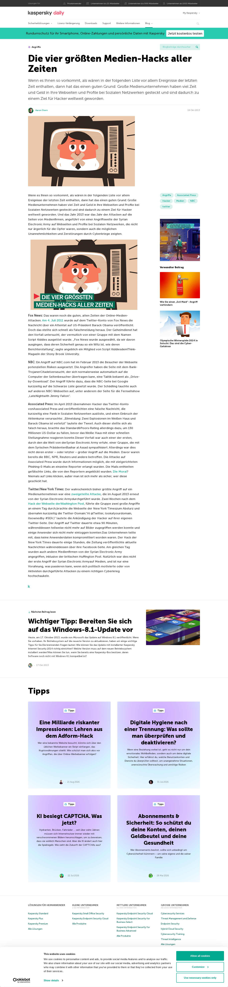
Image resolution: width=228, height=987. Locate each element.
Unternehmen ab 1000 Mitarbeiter (182, 3)
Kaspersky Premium (38, 923)
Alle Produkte (79, 923)
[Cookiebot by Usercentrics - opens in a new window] (21, 980)
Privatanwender (74, 3)
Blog (147, 23)
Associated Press (186, 195)
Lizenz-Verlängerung (69, 23)
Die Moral (120, 471)
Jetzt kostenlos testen (185, 33)
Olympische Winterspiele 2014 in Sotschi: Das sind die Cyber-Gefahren (179, 343)
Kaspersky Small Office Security (88, 913)
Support (106, 23)
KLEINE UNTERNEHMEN (85, 905)
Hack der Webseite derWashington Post (56, 503)
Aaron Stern (41, 110)
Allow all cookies (200, 955)
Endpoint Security (170, 923)
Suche (197, 47)
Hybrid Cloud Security (172, 929)
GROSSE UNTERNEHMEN (175, 905)
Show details (51, 980)
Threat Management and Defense (178, 918)
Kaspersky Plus (35, 918)
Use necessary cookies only (200, 977)
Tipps (71, 710)
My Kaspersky (190, 13)
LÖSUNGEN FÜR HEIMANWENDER (46, 905)
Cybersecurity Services (172, 913)
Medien (180, 200)
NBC (192, 200)
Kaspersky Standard (38, 913)
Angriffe (36, 47)
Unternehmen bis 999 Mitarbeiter (143, 3)
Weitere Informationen (128, 23)
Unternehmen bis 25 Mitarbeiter (105, 3)
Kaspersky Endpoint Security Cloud (90, 918)
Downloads (91, 23)
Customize (198, 966)
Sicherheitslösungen (39, 23)
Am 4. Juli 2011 (53, 320)
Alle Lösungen (35, 929)
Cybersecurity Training (172, 934)
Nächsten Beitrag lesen (43, 612)
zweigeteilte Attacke (86, 494)
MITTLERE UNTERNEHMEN (131, 905)
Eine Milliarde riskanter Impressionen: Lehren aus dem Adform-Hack (69, 729)
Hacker (166, 200)
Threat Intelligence (171, 939)
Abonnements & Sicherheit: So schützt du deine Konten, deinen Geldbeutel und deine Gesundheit (158, 829)
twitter (166, 206)
